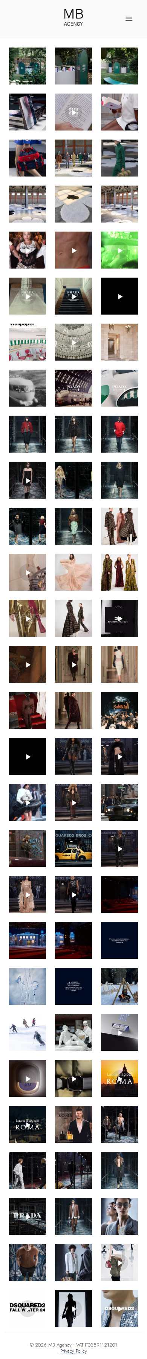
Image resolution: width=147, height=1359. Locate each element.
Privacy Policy (73, 1350)
